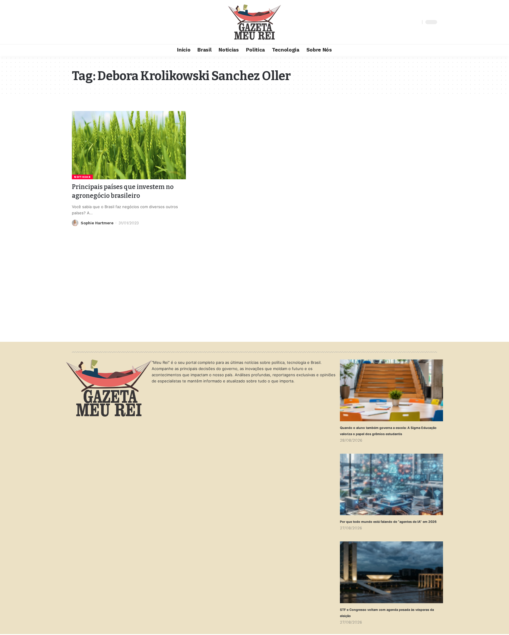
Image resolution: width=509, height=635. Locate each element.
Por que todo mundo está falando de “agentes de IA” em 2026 (388, 522)
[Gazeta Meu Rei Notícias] (254, 22)
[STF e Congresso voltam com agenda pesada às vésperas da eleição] (391, 572)
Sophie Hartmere (97, 223)
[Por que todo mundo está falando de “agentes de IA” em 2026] (391, 484)
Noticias (82, 176)
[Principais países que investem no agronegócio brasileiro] (129, 145)
